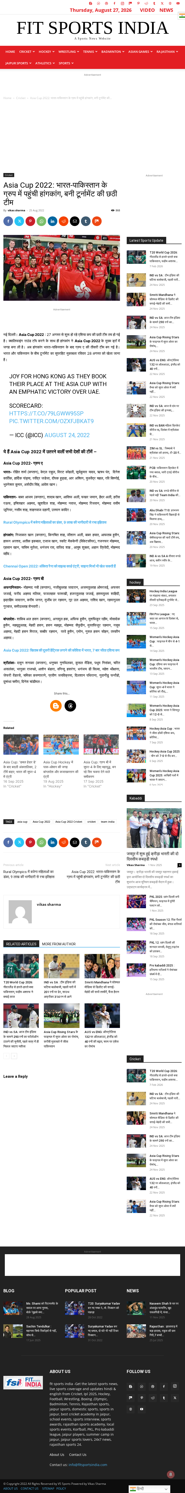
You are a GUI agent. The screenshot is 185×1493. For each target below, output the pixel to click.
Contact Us (77, 1454)
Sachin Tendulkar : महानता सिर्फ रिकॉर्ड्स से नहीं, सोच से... (41, 1331)
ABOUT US (10, 1488)
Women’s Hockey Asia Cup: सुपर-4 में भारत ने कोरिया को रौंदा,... (164, 687)
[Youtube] (178, 3)
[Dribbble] (106, 3)
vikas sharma (16, 210)
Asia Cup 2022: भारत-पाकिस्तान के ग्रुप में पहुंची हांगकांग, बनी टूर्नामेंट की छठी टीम (93, 877)
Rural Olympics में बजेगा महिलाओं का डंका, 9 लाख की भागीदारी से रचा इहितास (54, 522)
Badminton (111, 51)
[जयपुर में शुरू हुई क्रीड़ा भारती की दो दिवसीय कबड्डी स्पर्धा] (154, 828)
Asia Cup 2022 (41, 821)
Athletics (43, 63)
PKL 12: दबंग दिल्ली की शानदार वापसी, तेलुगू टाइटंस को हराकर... (164, 947)
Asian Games (138, 51)
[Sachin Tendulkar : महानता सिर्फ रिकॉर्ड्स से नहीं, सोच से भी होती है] (13, 1331)
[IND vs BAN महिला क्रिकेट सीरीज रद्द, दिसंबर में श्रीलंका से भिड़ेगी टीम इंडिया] (136, 430)
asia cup (22, 821)
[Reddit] (146, 3)
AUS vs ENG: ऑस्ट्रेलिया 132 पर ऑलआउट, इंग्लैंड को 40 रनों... (165, 365)
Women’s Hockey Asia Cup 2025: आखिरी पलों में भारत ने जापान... (164, 775)
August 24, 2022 (67, 435)
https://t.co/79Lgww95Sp (46, 413)
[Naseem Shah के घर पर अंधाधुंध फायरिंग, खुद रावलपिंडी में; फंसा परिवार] (136, 1308)
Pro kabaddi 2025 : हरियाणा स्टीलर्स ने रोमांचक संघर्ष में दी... (163, 970)
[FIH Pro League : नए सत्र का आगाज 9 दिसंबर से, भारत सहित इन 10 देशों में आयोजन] (136, 619)
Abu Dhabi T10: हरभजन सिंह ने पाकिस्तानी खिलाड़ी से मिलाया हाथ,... (164, 515)
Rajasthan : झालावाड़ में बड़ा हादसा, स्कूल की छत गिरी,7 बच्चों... (163, 1331)
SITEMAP (48, 1488)
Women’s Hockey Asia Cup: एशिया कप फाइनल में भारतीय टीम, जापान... (164, 664)
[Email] (74, 221)
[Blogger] (90, 3)
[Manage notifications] (171, 1474)
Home (10, 51)
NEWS (166, 10)
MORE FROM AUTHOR (59, 944)
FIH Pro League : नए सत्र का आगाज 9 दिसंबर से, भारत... (164, 619)
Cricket (25, 51)
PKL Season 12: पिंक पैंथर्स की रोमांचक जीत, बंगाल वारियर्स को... (166, 924)
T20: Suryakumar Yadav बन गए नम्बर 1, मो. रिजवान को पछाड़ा (104, 1308)
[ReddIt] (63, 221)
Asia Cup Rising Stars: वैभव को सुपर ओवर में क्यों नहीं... (165, 387)
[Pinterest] (138, 3)
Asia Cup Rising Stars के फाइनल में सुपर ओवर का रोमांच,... (164, 342)
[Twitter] (162, 3)
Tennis (88, 51)
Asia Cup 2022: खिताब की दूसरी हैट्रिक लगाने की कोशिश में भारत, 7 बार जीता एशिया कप (61, 650)
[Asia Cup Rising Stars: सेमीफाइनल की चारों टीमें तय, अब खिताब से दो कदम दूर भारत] (136, 538)
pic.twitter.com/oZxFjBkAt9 (51, 421)
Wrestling (67, 51)
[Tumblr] (154, 3)
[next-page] (14, 1056)
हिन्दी (140, 1489)
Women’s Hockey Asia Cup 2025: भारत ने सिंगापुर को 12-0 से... (165, 710)
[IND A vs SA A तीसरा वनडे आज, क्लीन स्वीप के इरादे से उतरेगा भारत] (136, 560)
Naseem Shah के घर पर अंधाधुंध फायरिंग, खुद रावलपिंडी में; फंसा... (164, 1308)
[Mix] (130, 3)
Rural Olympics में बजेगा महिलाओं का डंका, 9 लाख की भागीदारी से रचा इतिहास (28, 874)
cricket (91, 821)
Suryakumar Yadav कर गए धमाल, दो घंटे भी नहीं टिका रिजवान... (103, 1331)
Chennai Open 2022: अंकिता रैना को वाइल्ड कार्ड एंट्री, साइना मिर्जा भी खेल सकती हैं (59, 566)
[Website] (170, 3)
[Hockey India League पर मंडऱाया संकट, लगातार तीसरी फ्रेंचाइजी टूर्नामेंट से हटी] (136, 596)
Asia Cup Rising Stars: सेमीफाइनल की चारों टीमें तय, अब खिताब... (165, 538)
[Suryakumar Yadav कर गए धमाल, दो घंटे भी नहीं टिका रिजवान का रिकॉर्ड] (74, 1331)
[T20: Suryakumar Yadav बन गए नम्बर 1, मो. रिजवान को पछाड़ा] (74, 1308)
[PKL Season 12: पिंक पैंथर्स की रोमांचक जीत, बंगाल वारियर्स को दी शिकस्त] (136, 924)
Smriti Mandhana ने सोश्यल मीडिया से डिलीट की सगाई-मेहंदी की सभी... (164, 299)
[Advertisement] (92, 84)
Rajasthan (166, 51)
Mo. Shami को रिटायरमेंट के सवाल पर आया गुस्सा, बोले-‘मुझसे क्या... (42, 1308)
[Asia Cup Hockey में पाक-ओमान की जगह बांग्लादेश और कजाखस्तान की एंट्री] (61, 744)
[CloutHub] (98, 3)
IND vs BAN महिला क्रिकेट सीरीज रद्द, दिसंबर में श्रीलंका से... (165, 430)
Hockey (45, 51)
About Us (57, 1454)
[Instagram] (122, 3)
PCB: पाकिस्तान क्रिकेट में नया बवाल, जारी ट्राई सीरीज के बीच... (164, 472)
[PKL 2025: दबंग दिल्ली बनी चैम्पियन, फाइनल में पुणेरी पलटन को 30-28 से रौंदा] (136, 901)
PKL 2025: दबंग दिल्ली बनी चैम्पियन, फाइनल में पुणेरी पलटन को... (164, 901)
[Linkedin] (52, 221)
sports (64, 63)
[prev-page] (6, 1056)
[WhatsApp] (41, 221)
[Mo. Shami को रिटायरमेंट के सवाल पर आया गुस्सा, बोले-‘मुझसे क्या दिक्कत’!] (13, 1308)
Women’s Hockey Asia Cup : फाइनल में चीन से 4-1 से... (165, 641)
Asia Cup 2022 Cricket (68, 821)
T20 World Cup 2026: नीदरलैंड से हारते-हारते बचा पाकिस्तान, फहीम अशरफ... (164, 257)
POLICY (61, 1488)
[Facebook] (114, 3)
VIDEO (147, 10)
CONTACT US (30, 1488)
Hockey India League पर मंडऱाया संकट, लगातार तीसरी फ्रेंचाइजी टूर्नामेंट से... (164, 596)
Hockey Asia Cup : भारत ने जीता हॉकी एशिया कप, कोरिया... (165, 733)
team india (107, 821)
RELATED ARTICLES (21, 944)
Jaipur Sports (17, 63)
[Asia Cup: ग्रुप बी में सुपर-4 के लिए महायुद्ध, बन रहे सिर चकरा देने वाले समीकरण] (101, 744)
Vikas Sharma (136, 865)
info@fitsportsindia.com (88, 1464)
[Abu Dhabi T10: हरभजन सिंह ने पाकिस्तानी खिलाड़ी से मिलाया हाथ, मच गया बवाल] (136, 515)
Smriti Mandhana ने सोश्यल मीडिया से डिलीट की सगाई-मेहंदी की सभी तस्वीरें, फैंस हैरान (102, 987)
